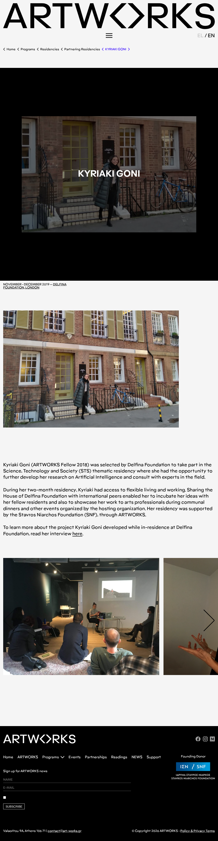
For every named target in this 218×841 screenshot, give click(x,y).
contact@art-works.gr (64, 831)
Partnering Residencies (82, 49)
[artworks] (109, 27)
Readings (119, 757)
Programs (28, 49)
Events (75, 757)
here (77, 533)
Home (11, 49)
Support (154, 757)
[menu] (109, 35)
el (200, 35)
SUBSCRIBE (14, 806)
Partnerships (96, 757)
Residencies (49, 49)
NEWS (137, 757)
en (211, 35)
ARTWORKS (27, 757)
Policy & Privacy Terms (197, 831)
